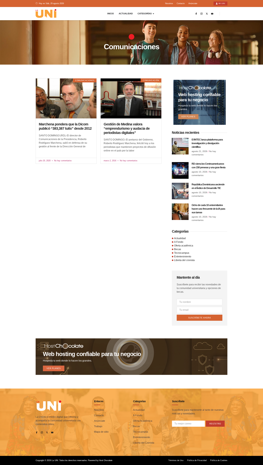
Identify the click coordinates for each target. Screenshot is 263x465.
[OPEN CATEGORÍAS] (153, 13)
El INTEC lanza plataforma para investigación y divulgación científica (207, 143)
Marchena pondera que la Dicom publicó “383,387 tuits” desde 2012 (65, 126)
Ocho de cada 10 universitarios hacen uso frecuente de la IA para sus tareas (208, 209)
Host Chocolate (105, 460)
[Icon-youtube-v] (212, 14)
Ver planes (188, 117)
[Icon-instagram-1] (201, 14)
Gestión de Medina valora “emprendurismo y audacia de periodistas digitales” (127, 128)
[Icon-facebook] (196, 14)
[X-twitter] (207, 14)
